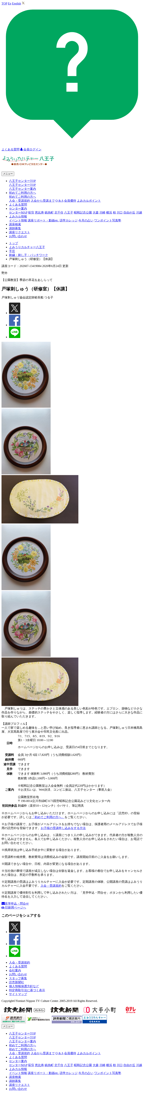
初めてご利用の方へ (22, 196)
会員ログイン (32, 149)
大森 (96, 212)
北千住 (58, 212)
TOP (4, 3)
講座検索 (15, 224)
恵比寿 (39, 212)
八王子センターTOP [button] (22, 180)
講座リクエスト (19, 232)
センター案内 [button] (18, 208)
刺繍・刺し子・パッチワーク (28, 255)
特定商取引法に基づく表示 (27, 990)
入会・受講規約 (19, 200)
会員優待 (70, 200)
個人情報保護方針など (24, 986)
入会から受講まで (43, 200)
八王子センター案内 (22, 188)
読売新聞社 (16, 982)
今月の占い (85, 220)
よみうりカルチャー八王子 (27, 247)
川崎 (102, 212)
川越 (139, 212)
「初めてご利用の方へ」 (48, 817)
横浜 (109, 212)
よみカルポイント (89, 200)
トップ (13, 243)
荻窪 (31, 212)
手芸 (12, 251)
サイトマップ (18, 994)
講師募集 (15, 228)
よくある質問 (18, 204)
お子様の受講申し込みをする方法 (63, 828)
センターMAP (18, 212)
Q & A (59, 200)
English (16, 3)
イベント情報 (18, 220)
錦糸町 (49, 212)
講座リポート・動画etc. (43, 220)
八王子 (68, 212)
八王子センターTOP (22, 184)
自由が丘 (129, 212)
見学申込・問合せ (17, 903)
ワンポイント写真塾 (107, 220)
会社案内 (15, 970)
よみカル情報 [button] (18, 216)
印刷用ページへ (15, 907)
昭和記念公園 (83, 212)
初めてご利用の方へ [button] (22, 192)
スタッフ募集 (18, 978)
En (9, 3)
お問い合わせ (18, 236)
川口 (120, 212)
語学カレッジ (69, 220)
